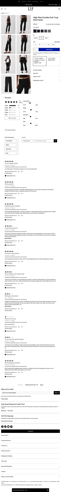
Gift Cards (4, 461)
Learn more (10, 410)
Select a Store (51, 59)
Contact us (4, 445)
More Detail (8, 238)
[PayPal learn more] (53, 53)
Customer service (6, 440)
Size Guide (57, 41)
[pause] (59, 5)
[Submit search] (55, 140)
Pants (7, 13)
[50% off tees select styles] (29, 5)
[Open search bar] (5, 9)
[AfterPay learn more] (58, 53)
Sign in (36, 62)
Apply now (3, 410)
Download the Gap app (6, 421)
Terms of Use (46, 481)
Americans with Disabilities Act (7, 484)
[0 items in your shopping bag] (59, 9)
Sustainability (53, 481)
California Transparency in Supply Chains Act (24, 484)
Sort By (24, 137)
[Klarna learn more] (36, 54)
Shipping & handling (6, 456)
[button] (16, 55)
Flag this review (8, 173)
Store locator (4, 435)
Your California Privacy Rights (36, 481)
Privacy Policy (14, 481)
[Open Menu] (1, 9)
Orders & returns (5, 451)
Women (3, 13)
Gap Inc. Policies (38, 484)
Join (40, 62)
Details (55, 4)
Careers (3, 471)
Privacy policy (4, 398)
